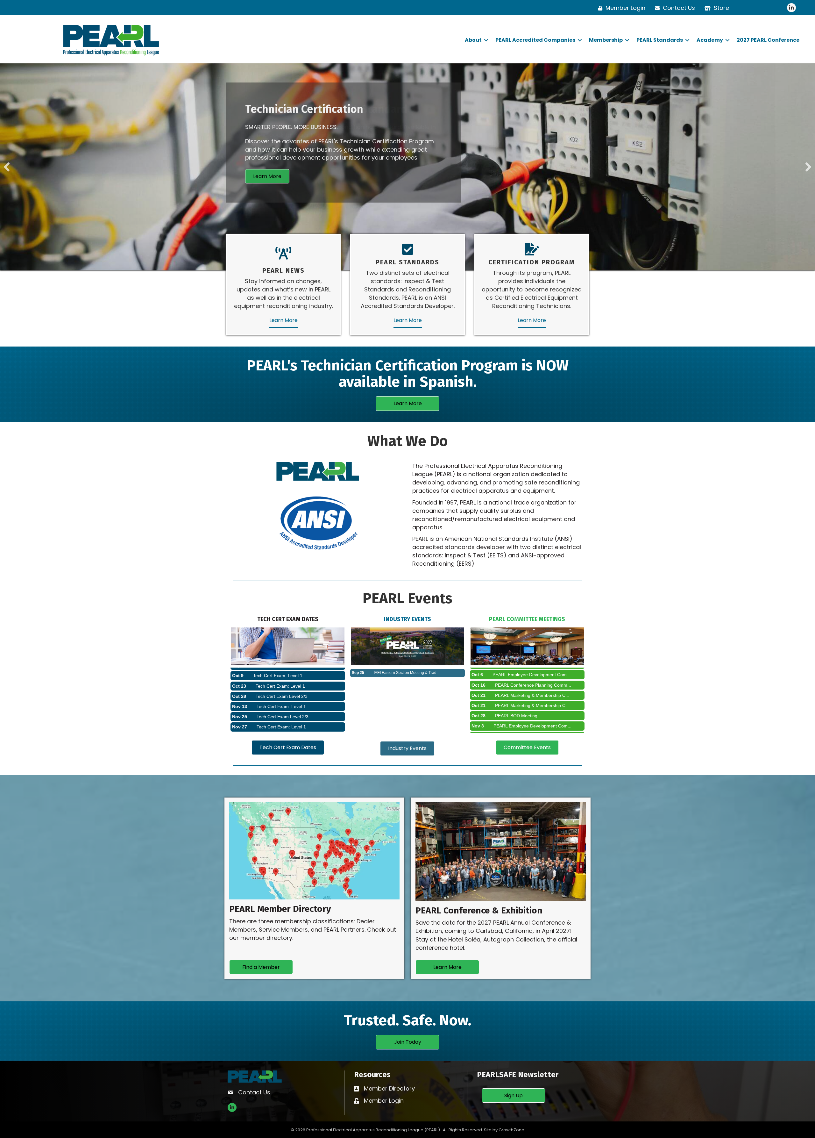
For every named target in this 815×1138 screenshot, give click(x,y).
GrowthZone (511, 1130)
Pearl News (283, 270)
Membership (606, 40)
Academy (710, 40)
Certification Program (531, 262)
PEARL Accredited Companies (535, 40)
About (473, 40)
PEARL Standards (659, 40)
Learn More (283, 320)
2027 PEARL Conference (768, 40)
